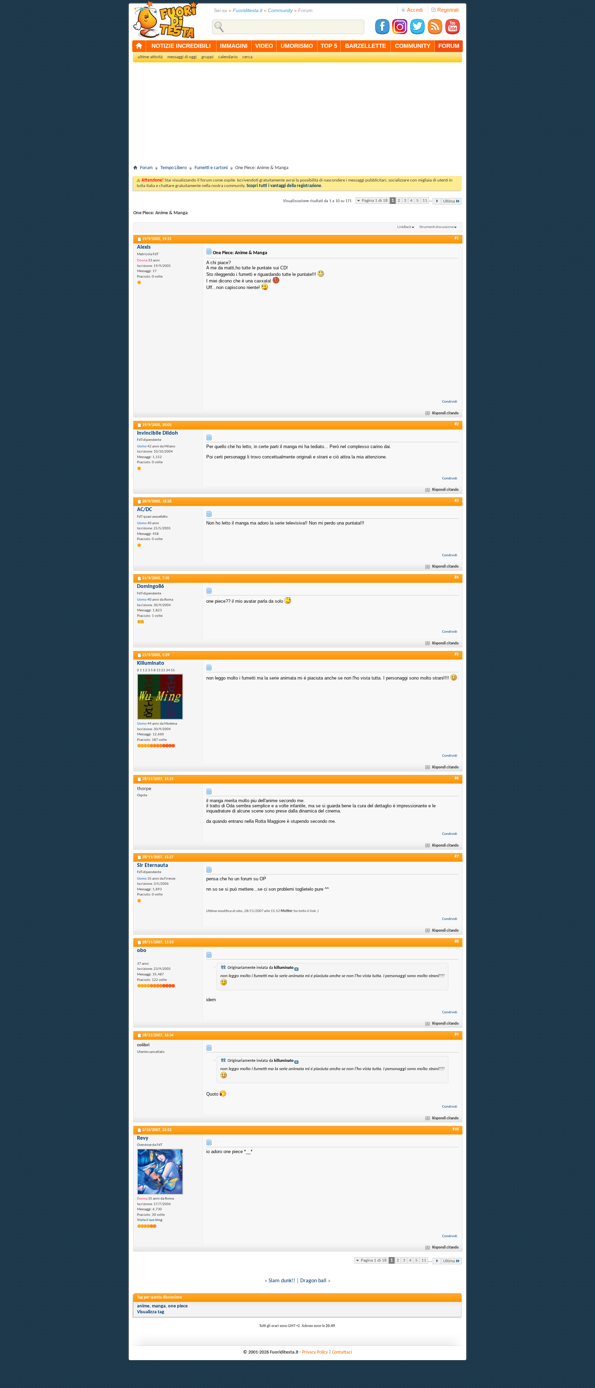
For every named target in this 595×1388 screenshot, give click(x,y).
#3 (457, 501)
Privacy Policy (315, 1352)
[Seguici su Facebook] (382, 33)
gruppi (207, 57)
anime (143, 1306)
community (412, 46)
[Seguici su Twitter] (417, 33)
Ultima (449, 201)
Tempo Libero (173, 167)
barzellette (365, 46)
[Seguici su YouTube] (452, 33)
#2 (457, 424)
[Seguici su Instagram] (400, 33)
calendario (228, 57)
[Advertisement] (297, 116)
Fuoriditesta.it (247, 10)
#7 (457, 856)
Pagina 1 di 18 (375, 200)
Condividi (449, 402)
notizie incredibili (181, 46)
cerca (247, 57)
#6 (457, 778)
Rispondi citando (445, 413)
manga (159, 1306)
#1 (457, 238)
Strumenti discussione (436, 227)
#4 (457, 578)
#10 (455, 1129)
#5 (457, 654)
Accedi (414, 10)
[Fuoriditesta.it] (165, 19)
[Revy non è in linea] (160, 1172)
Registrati (448, 10)
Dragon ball (313, 1281)
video (264, 46)
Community (280, 10)
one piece (178, 1306)
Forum (146, 167)
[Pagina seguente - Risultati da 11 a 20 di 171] (436, 201)
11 (424, 200)
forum (448, 46)
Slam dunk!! (282, 1281)
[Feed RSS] (435, 33)
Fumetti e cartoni (211, 167)
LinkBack (404, 227)
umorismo (297, 46)
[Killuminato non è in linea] (160, 697)
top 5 (329, 46)
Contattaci (342, 1352)
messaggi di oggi (182, 57)
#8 (457, 942)
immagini (234, 46)
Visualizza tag (150, 1312)
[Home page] (139, 46)
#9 (457, 1035)
